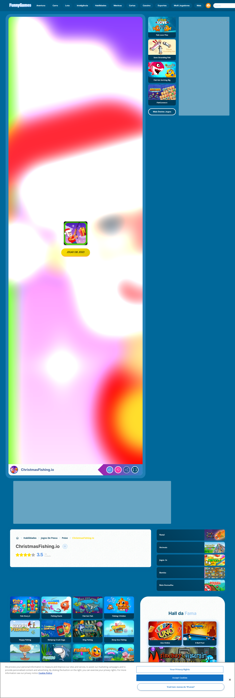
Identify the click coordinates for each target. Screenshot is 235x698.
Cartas (132, 5)
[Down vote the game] (118, 469)
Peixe (65, 537)
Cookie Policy (45, 673)
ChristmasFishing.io (83, 537)
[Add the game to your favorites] (65, 546)
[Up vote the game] (109, 469)
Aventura (40, 5)
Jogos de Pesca (49, 537)
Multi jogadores (182, 5)
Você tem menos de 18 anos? (181, 687)
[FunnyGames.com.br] (17, 538)
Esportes (162, 5)
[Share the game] (126, 469)
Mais (199, 5)
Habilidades (100, 5)
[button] (208, 5)
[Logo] (20, 5)
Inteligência (82, 5)
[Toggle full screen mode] (134, 469)
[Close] (229, 679)
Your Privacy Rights (179, 669)
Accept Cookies (179, 677)
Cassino (147, 5)
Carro (55, 5)
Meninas (118, 5)
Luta (67, 5)
